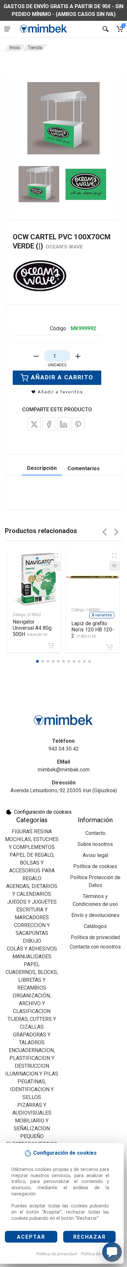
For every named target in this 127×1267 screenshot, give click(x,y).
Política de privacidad (56, 1253)
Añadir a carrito (62, 377)
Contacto (95, 833)
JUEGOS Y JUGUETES (32, 902)
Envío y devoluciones (95, 915)
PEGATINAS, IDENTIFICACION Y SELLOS (32, 1089)
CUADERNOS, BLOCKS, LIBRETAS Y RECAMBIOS (32, 980)
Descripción (42, 468)
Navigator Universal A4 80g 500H (32, 628)
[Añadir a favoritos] (55, 566)
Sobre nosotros (95, 844)
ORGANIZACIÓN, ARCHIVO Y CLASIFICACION (32, 1003)
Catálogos (95, 926)
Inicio (15, 47)
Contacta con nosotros (95, 947)
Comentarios (83, 468)
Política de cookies (99, 1253)
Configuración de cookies (43, 812)
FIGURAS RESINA (32, 831)
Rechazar (89, 1237)
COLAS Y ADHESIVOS (32, 949)
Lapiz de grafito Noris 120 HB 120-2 (92, 629)
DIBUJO (32, 941)
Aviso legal (95, 855)
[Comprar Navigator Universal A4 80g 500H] (51, 645)
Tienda (35, 47)
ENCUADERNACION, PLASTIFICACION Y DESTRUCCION (32, 1058)
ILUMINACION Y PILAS (31, 1074)
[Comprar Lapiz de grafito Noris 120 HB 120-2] (109, 647)
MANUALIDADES (31, 956)
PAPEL (32, 964)
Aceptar (31, 1237)
